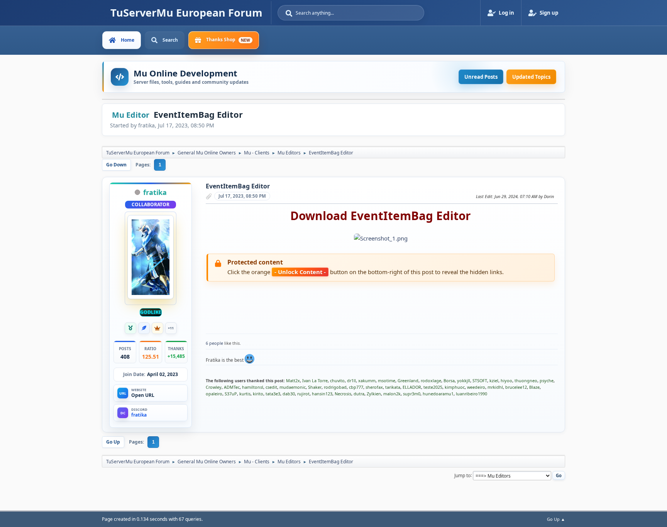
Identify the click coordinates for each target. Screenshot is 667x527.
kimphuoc (455, 387)
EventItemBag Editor (238, 186)
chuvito (337, 380)
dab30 (289, 394)
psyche (547, 380)
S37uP (231, 394)
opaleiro (214, 394)
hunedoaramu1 (438, 394)
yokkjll (463, 380)
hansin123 (322, 394)
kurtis (245, 394)
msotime (386, 380)
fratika (155, 192)
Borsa (449, 380)
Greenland (408, 380)
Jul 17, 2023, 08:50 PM (242, 196)
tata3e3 (273, 394)
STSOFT (479, 380)
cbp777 (356, 387)
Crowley (214, 387)
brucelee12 (516, 387)
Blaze (534, 387)
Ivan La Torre (315, 380)
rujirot (303, 394)
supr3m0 (411, 394)
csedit (271, 387)
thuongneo (526, 380)
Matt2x (293, 380)
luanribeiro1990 (471, 394)
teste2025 (432, 387)
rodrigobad (335, 387)
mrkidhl (495, 387)
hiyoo (506, 380)
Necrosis (343, 394)
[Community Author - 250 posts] (144, 328)
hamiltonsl (252, 387)
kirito (258, 394)
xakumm (367, 380)
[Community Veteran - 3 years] (130, 328)
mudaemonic (292, 387)
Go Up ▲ (556, 519)
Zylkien (374, 394)
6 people (214, 343)
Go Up (113, 442)
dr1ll (351, 380)
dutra (359, 394)
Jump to (462, 475)
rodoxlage (431, 380)
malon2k (392, 394)
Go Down (116, 164)
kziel (493, 380)
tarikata (392, 387)
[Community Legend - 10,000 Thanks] (157, 328)
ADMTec (232, 387)
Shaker (315, 387)
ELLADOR (412, 387)
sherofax (374, 387)
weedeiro (476, 387)
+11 (171, 327)
